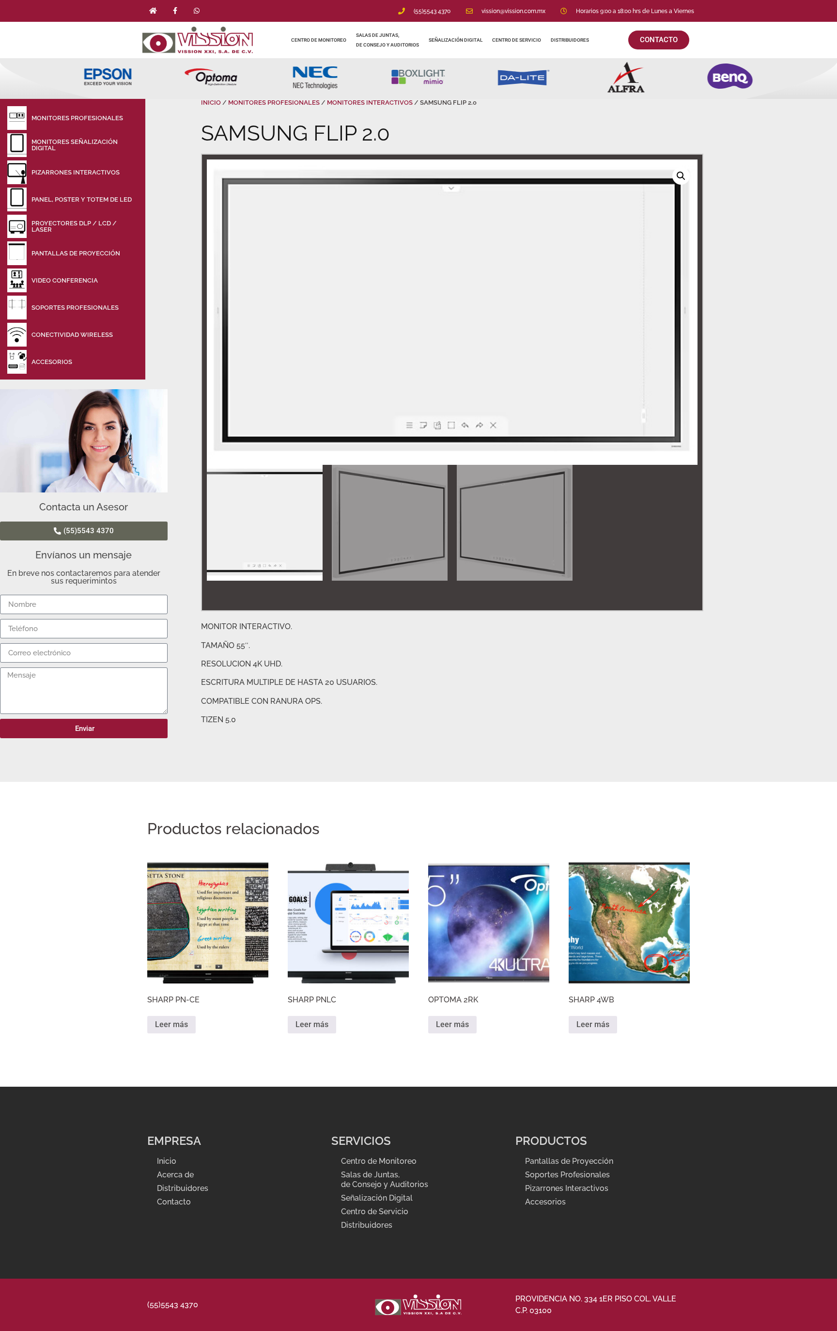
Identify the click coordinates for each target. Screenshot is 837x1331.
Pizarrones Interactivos (566, 1188)
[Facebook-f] (175, 11)
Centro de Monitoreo (318, 40)
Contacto (174, 1201)
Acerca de (175, 1174)
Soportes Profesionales (567, 1174)
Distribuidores (570, 40)
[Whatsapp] (197, 11)
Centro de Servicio (516, 40)
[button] (681, 176)
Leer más (171, 1024)
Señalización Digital (455, 40)
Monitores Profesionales (274, 102)
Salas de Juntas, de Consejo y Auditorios (387, 40)
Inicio (211, 102)
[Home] (153, 11)
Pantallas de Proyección (569, 1161)
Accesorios (545, 1201)
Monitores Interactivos (370, 102)
